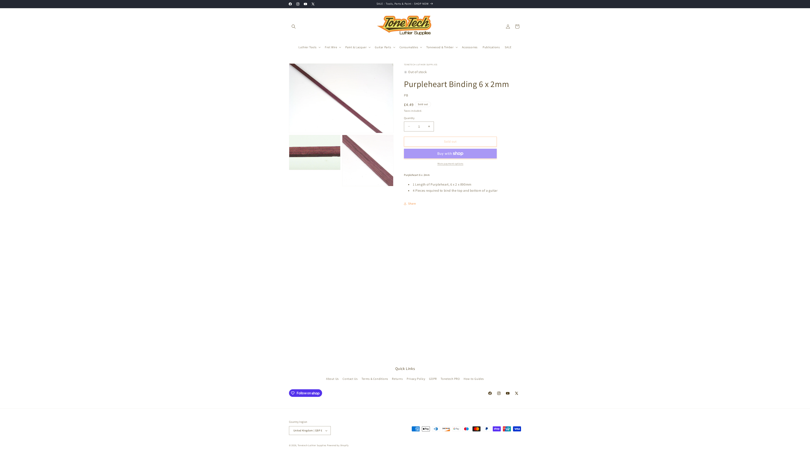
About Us (332, 379)
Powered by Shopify (338, 445)
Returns (397, 379)
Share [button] (412, 203)
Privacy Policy (416, 379)
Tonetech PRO (450, 379)
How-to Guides (474, 379)
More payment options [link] (450, 163)
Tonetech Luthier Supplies (312, 445)
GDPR (433, 379)
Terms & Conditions (375, 379)
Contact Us (350, 379)
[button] (293, 26)
